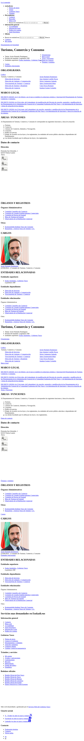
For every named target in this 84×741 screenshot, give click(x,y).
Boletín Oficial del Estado (13, 682)
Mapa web (12, 21)
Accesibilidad (13, 26)
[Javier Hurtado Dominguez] (15, 264)
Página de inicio (14, 8)
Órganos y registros (7, 481)
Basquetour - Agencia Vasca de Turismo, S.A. (20, 229)
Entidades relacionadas (8, 555)
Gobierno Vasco (14, 11)
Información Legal (11, 629)
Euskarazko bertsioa (11, 729)
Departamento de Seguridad (10, 45)
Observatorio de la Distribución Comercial (18, 219)
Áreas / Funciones (6, 390)
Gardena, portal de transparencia (15, 648)
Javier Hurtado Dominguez (48, 77)
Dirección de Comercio (12, 88)
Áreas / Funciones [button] (48, 58)
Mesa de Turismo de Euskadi (14, 217)
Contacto (12, 17)
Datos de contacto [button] (47, 60)
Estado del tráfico (10, 665)
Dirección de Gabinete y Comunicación (18, 81)
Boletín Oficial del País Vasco (14, 675)
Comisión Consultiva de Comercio (16, 211)
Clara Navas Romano (47, 86)
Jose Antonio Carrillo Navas (49, 79)
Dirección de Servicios (12, 79)
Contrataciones (10, 660)
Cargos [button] (7, 64)
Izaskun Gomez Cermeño (48, 88)
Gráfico (3, 74)
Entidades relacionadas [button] (12, 66)
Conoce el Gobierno (11, 641)
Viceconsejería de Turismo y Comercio (17, 83)
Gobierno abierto (10, 646)
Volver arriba (9, 733)
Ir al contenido (5, 2)
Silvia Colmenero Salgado (48, 81)
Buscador (12, 19)
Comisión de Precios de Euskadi (15, 215)
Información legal (14, 28)
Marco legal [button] (46, 57)
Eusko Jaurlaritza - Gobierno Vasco (30, 60)
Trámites (12, 13)
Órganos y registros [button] (48, 62)
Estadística (8, 667)
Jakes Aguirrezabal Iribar (48, 83)
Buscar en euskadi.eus (16, 23)
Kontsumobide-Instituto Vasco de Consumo (19, 227)
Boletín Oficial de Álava (13, 677)
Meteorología (9, 663)
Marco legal (5, 363)
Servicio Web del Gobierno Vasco (39, 707)
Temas (11, 10)
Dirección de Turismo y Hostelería (16, 86)
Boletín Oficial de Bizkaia (13, 679)
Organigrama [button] (46, 55)
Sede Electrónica (14, 32)
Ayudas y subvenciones (12, 658)
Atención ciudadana (11, 645)
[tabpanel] (42, 79)
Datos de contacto (6, 418)
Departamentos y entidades (13, 643)
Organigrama (5, 339)
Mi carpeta (8, 41)
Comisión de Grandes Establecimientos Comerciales (22, 213)
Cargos (3, 514)
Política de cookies (15, 30)
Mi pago (7, 662)
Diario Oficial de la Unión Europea (16, 684)
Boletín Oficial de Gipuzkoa (14, 681)
